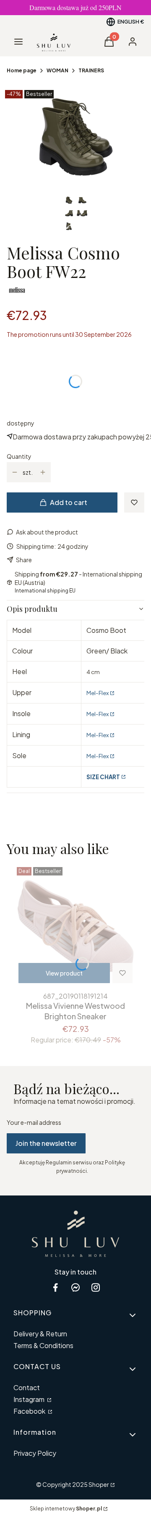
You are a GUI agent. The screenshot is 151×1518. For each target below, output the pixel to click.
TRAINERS (91, 70)
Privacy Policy (34, 1453)
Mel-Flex (97, 692)
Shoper (99, 1484)
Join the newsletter (46, 1143)
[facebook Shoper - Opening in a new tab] (55, 1287)
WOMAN (57, 70)
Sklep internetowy (66, 1508)
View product (64, 973)
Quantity (19, 456)
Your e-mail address (34, 1122)
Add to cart (68, 502)
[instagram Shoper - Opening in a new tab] (96, 1287)
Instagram (29, 1399)
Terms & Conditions (43, 1345)
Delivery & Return (40, 1333)
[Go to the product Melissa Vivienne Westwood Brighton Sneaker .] (75, 926)
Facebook (30, 1411)
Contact (26, 1387)
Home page (21, 70)
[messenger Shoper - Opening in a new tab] (75, 1287)
